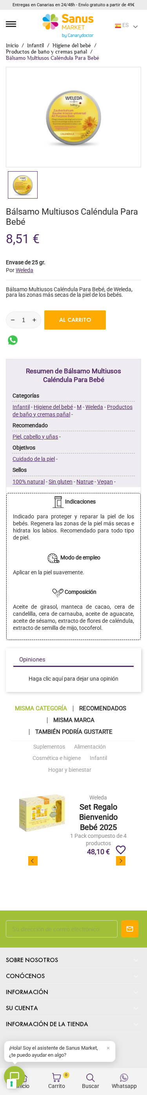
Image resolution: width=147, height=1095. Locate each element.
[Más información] (112, 813)
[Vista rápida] (98, 813)
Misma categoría (41, 708)
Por (19, 270)
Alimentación (90, 747)
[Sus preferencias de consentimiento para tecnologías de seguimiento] (11, 1084)
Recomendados (102, 708)
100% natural (29, 482)
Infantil (21, 407)
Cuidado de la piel (34, 459)
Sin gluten (61, 482)
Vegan (105, 482)
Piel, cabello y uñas (35, 437)
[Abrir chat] (14, 1076)
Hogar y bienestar (69, 770)
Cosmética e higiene (57, 758)
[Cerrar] (108, 1048)
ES (125, 25)
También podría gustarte (74, 732)
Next (120, 861)
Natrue (84, 482)
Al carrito (75, 319)
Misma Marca (73, 720)
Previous (33, 861)
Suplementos (49, 747)
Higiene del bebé (53, 407)
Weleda (94, 407)
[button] (60, 1051)
